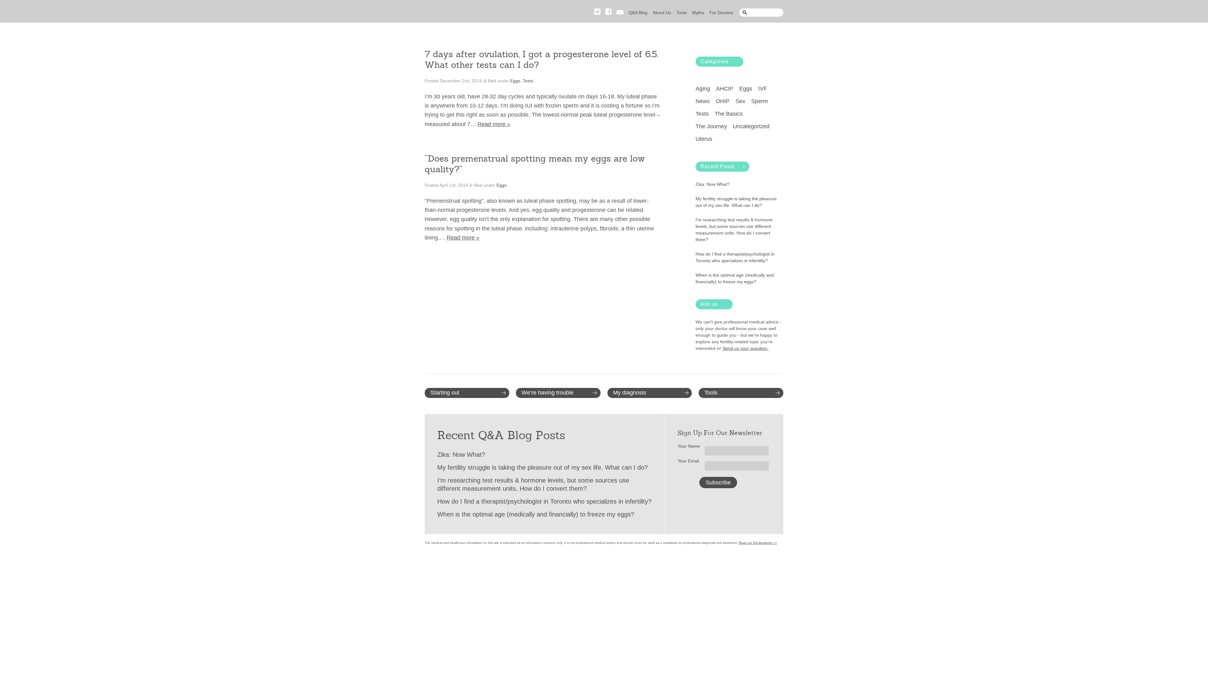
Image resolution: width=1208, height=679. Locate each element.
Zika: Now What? (713, 184)
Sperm (759, 101)
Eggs (515, 80)
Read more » (494, 124)
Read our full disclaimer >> (758, 542)
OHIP (723, 101)
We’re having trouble (547, 392)
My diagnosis (629, 392)
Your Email (690, 461)
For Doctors (721, 12)
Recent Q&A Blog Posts (501, 435)
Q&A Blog (638, 12)
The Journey (711, 126)
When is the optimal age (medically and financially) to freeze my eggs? (735, 278)
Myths (698, 12)
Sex (740, 101)
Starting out (444, 392)
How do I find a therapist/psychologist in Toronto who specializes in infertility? (735, 257)
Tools (681, 12)
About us (662, 12)
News (703, 101)
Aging (703, 89)
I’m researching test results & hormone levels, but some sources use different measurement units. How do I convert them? (734, 229)
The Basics (729, 114)
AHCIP (724, 89)
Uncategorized (751, 126)
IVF (762, 89)
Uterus (704, 139)
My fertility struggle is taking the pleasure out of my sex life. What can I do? (736, 202)
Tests (528, 80)
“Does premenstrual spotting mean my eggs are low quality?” (535, 164)
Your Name (689, 446)
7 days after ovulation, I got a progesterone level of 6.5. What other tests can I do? (541, 59)
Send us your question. (746, 348)
